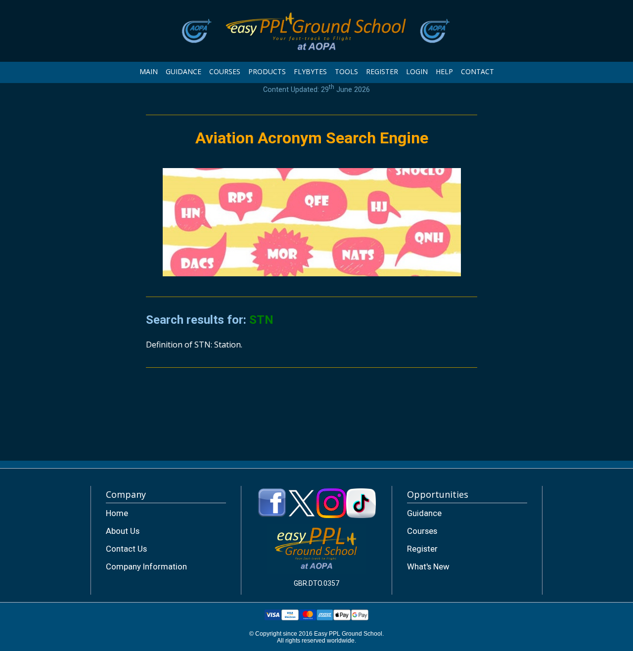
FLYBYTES (310, 71)
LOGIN (417, 71)
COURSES (224, 71)
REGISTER (382, 71)
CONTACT (477, 71)
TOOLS (346, 71)
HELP (444, 71)
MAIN (148, 71)
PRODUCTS (267, 71)
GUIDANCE (183, 71)
